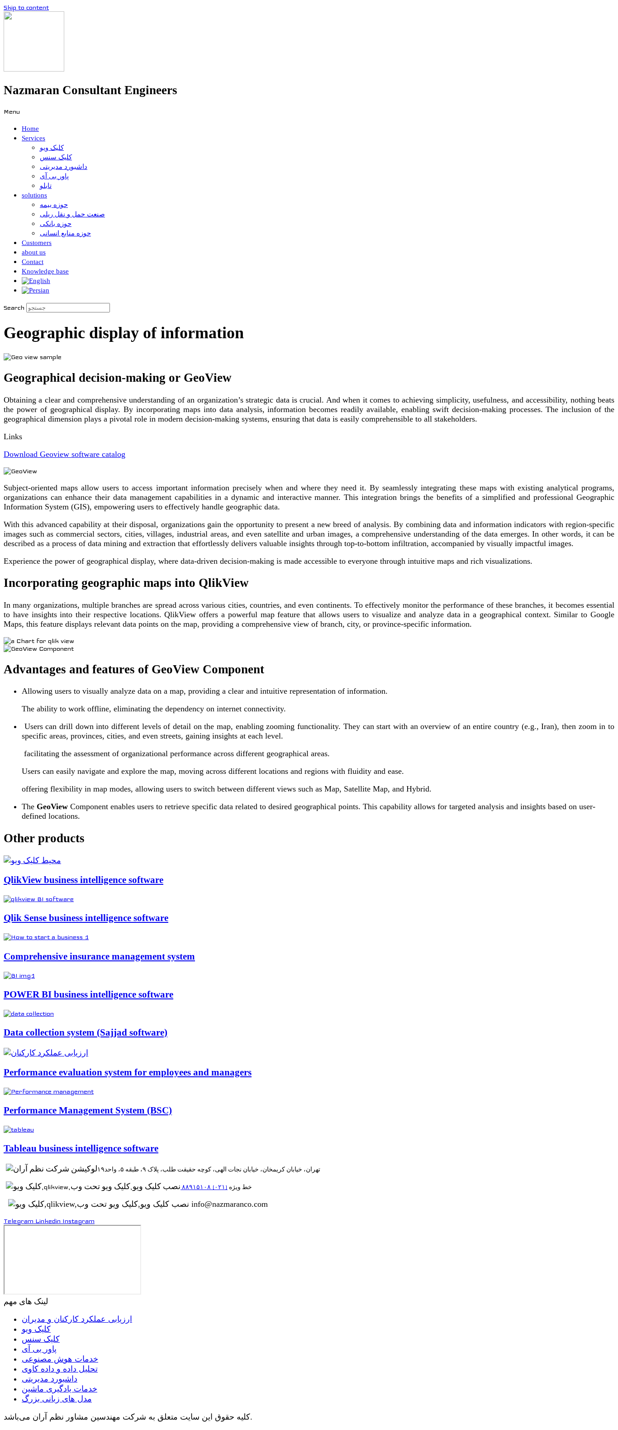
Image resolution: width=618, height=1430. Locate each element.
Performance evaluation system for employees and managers (128, 1072)
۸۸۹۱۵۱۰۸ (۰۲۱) (204, 1187)
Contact (32, 261)
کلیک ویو (52, 147)
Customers (37, 242)
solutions (34, 195)
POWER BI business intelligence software (88, 994)
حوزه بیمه (54, 204)
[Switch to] (36, 280)
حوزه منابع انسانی (65, 233)
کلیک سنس (56, 157)
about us (34, 252)
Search (14, 308)
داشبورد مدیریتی (63, 166)
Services (33, 138)
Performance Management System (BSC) (88, 1110)
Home (30, 128)
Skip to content (26, 7)
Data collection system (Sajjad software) (85, 1032)
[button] (309, 111)
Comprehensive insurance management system (99, 956)
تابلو (46, 185)
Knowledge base (45, 271)
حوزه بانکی (55, 223)
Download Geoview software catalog (64, 454)
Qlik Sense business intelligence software (86, 917)
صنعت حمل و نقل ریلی (72, 214)
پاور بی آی (54, 176)
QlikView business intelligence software (83, 879)
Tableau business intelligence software (81, 1148)
